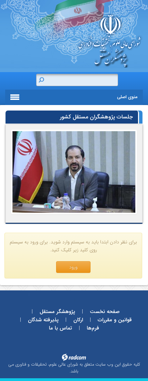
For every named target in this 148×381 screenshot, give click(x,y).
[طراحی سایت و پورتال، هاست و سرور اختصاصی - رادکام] (74, 356)
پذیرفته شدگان (43, 320)
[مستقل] (74, 172)
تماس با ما (60, 328)
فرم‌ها (93, 328)
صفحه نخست (105, 312)
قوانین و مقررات (115, 320)
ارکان (78, 320)
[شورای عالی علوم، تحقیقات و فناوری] (86, 41)
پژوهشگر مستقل (57, 312)
